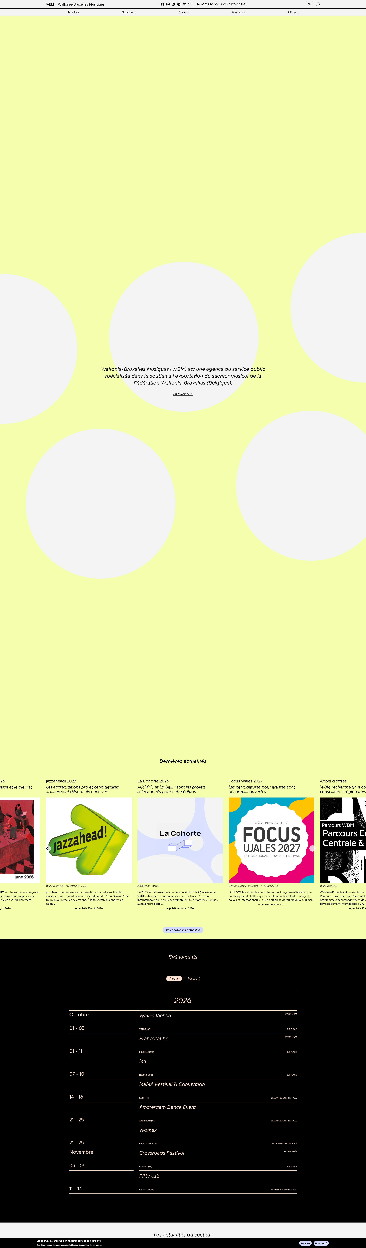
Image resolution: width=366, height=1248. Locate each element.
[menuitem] (73, 12)
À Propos (293, 12)
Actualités (73, 12)
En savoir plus (96, 1245)
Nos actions (128, 12)
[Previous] (48, 848)
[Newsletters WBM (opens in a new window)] (189, 4)
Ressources (238, 12)
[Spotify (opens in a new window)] (178, 4)
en (309, 4)
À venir (174, 978)
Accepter (305, 1243)
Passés (192, 978)
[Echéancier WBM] (184, 4)
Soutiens (183, 12)
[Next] (312, 848)
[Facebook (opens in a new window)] (162, 4)
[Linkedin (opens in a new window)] (173, 4)
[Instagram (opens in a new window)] (168, 4)
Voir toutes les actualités (183, 930)
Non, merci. (321, 1243)
